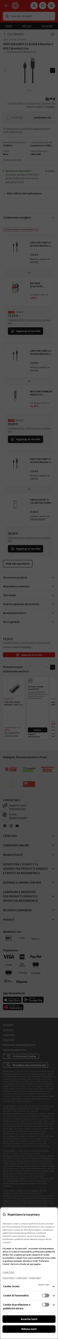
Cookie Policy (8, 1272)
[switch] (45, 1295)
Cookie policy (35, 1277)
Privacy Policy (8, 1277)
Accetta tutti (29, 1319)
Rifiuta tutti (29, 1329)
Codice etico (21, 1277)
